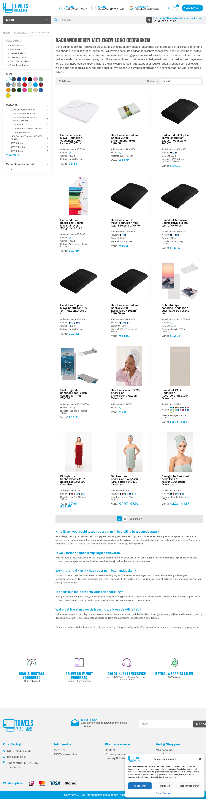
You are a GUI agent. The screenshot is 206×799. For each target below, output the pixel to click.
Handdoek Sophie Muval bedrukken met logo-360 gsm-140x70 (125, 223)
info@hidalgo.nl (16, 756)
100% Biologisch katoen (29, 110)
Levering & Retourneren (119, 758)
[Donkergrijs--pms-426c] (13, 79)
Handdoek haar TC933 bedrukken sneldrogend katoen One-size (125, 394)
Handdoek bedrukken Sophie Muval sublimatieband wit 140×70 (124, 139)
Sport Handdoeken (19, 61)
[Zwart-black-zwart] (30, 79)
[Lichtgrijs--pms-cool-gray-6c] (19, 84)
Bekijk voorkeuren (189, 786)
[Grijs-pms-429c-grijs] (8, 84)
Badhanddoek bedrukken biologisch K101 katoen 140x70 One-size (124, 480)
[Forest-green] (19, 90)
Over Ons (60, 750)
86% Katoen (29, 151)
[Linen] (30, 84)
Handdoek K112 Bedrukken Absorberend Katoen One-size (175, 394)
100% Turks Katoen (29, 132)
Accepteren (140, 786)
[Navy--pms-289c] (19, 79)
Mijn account (164, 750)
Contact (110, 750)
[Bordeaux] (41, 84)
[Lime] (30, 90)
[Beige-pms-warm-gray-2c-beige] (13, 84)
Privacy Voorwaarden (165, 793)
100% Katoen (29, 124)
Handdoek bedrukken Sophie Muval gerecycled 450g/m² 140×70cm (124, 309)
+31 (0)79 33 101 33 (164, 21)
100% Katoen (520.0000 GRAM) (29, 128)
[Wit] (8, 79)
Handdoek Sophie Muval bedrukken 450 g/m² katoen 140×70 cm (73, 309)
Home (6, 32)
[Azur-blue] (35, 84)
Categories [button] (13, 40)
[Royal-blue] (41, 90)
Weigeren (165, 786)
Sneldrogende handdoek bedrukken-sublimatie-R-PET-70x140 (74, 394)
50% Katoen (29, 143)
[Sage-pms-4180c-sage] (41, 79)
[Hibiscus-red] (24, 84)
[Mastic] (35, 90)
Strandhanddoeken (19, 65)
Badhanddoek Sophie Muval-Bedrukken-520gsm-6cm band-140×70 (175, 139)
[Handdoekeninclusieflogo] (19, 7)
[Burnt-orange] (8, 90)
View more (12, 154)
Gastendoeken (17, 53)
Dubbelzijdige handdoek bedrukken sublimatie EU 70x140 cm (175, 309)
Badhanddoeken (18, 46)
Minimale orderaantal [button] (20, 164)
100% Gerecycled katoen (29, 114)
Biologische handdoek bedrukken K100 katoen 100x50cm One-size (176, 480)
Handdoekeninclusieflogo (102, 794)
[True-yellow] (8, 95)
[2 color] (24, 79)
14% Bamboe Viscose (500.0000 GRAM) (29, 137)
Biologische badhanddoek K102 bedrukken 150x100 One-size (72, 480)
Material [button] (11, 105)
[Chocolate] (13, 90)
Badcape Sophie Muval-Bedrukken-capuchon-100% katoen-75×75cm (71, 139)
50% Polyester (29, 147)
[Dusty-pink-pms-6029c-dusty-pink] (35, 79)
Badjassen (15, 49)
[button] (199, 759)
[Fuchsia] (24, 90)
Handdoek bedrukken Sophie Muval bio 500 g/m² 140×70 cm (175, 223)
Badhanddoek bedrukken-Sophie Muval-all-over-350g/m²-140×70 (72, 224)
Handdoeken (20, 32)
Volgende (135, 519)
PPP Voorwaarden (65, 754)
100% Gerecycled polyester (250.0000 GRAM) (29, 119)
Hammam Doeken (18, 57)
